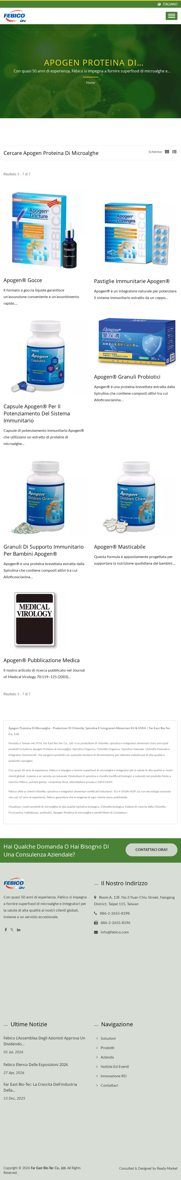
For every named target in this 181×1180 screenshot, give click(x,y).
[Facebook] (6, 930)
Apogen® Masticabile (119, 546)
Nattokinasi (31, 812)
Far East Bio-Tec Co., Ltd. (48, 1168)
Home (90, 83)
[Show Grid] (167, 152)
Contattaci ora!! (152, 850)
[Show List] (174, 152)
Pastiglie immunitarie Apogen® (132, 280)
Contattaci (109, 1085)
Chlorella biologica (112, 806)
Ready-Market (167, 1168)
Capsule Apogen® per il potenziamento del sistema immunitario (37, 413)
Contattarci (120, 812)
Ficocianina (15, 812)
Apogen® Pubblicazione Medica (42, 660)
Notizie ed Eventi (115, 1067)
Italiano (170, 4)
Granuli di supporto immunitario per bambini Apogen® (44, 550)
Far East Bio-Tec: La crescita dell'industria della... (40, 1087)
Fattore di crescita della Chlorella (145, 806)
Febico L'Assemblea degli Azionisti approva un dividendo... (44, 1040)
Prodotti (107, 1048)
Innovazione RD (114, 1076)
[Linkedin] (18, 930)
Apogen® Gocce (23, 279)
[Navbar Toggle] (171, 16)
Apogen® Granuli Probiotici (127, 376)
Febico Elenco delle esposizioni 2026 (36, 1064)
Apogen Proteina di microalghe (72, 812)
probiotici (46, 812)
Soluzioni (108, 1038)
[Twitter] (12, 930)
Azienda (107, 1057)
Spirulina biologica (87, 806)
